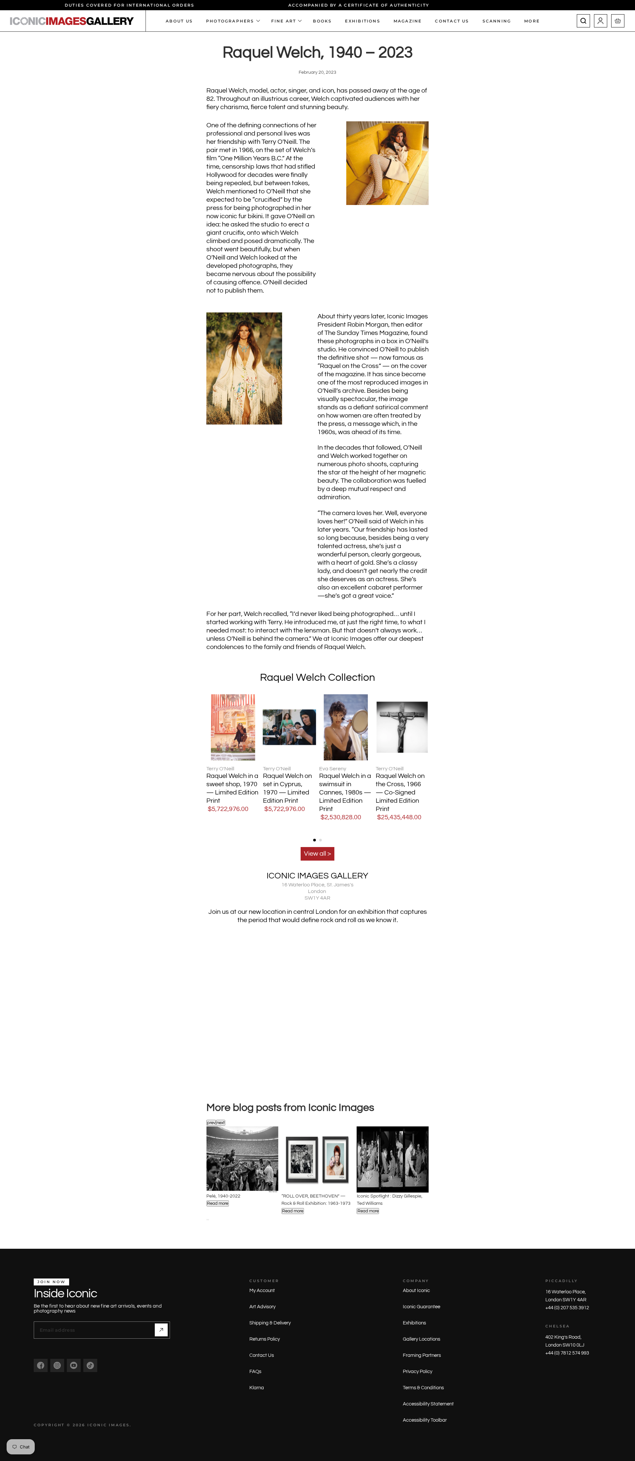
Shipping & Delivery (270, 1322)
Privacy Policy (417, 1371)
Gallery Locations (421, 1339)
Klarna (256, 1387)
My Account (262, 1290)
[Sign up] (161, 1329)
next (221, 1122)
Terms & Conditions (423, 1387)
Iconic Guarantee (421, 1306)
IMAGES (119, 1425)
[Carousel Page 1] (314, 840)
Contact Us (261, 1355)
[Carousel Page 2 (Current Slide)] (320, 840)
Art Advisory (262, 1306)
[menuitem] (535, 20)
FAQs (255, 1371)
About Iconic (416, 1290)
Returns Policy (264, 1339)
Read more (217, 1203)
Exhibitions (414, 1322)
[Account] (600, 20)
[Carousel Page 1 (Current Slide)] (207, 1219)
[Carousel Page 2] (208, 1219)
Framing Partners (422, 1355)
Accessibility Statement (428, 1403)
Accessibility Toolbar (425, 1420)
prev (211, 1122)
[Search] (583, 20)
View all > (317, 853)
